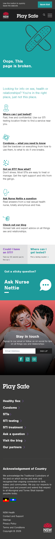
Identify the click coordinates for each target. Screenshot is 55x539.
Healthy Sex (11, 401)
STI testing (11, 421)
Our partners (12, 447)
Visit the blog (12, 440)
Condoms (10, 408)
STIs (6, 414)
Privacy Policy (9, 523)
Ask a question (14, 434)
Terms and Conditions (14, 527)
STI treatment (13, 427)
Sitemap (7, 519)
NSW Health (9, 512)
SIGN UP (44, 351)
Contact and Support (13, 516)
